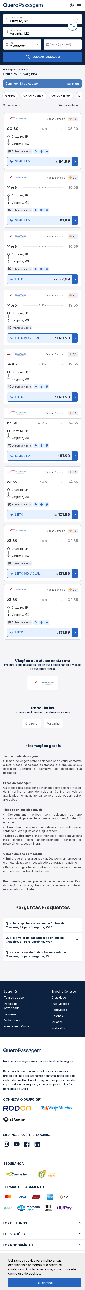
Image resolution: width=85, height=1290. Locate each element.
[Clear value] (37, 44)
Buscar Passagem (46, 56)
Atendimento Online (16, 1026)
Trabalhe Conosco (64, 991)
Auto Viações (60, 1003)
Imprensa (10, 1014)
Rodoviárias (59, 1009)
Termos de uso (14, 997)
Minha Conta (12, 1020)
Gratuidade (59, 997)
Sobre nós (11, 991)
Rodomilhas (59, 1028)
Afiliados (57, 1022)
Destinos (57, 1016)
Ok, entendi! (45, 1283)
